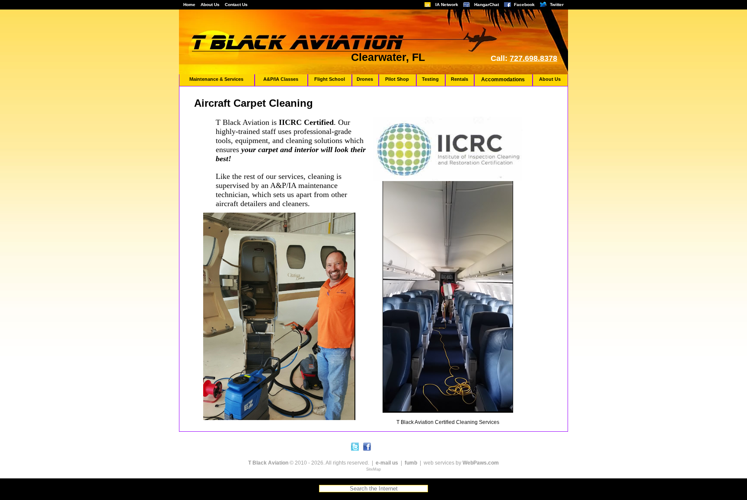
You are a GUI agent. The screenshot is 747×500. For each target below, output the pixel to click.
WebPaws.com (481, 463)
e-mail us (387, 463)
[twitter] (355, 447)
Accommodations (503, 79)
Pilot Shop (397, 79)
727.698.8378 (533, 58)
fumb (411, 463)
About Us (210, 4)
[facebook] (367, 447)
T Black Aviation (268, 463)
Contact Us (236, 4)
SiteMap (373, 469)
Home (189, 4)
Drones (365, 79)
